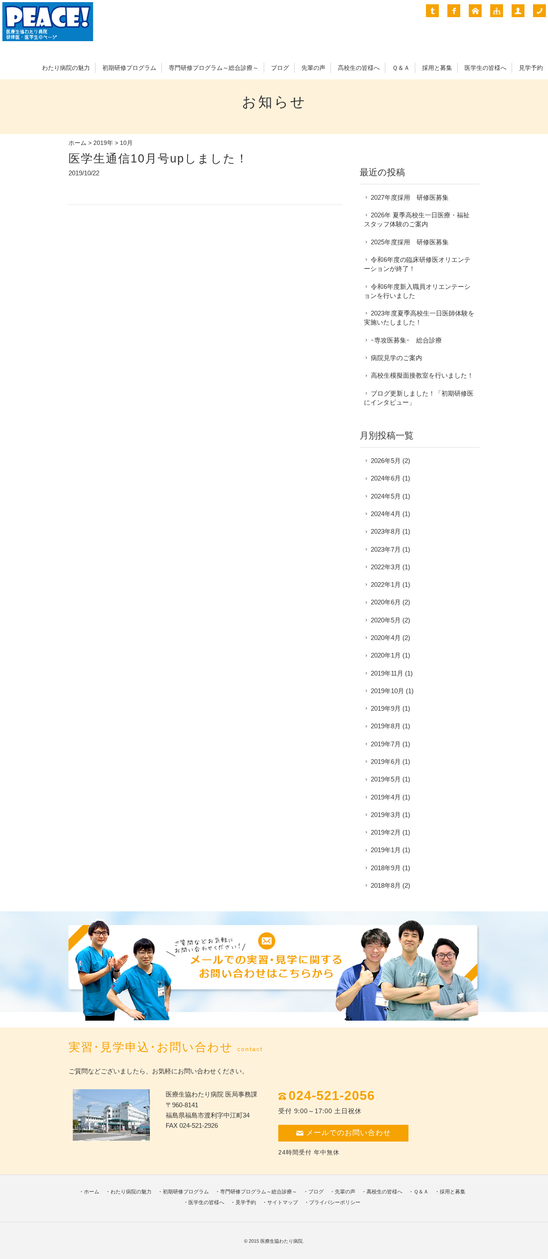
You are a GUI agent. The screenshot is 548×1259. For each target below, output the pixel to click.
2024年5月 (386, 496)
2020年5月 (386, 620)
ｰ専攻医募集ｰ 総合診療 (406, 340)
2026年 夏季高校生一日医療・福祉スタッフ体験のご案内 (417, 219)
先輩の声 (313, 68)
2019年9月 (386, 708)
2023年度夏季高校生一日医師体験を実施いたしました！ (419, 317)
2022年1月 (386, 584)
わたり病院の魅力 (66, 68)
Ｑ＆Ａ (401, 68)
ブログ (280, 68)
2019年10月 (387, 690)
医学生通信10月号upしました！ (158, 158)
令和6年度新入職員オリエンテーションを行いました (417, 291)
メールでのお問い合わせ (348, 1133)
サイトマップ (282, 1202)
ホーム (77, 143)
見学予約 (531, 68)
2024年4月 (386, 513)
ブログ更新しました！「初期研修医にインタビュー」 (419, 398)
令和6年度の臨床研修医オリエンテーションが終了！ (417, 264)
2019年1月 (386, 849)
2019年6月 (386, 761)
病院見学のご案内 (396, 357)
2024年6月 (386, 478)
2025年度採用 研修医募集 (410, 242)
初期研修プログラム (129, 68)
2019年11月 (387, 673)
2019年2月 (386, 832)
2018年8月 (386, 885)
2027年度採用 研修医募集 (410, 197)
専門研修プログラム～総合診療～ (214, 68)
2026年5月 (386, 460)
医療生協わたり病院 (281, 1241)
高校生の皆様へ (359, 68)
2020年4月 (386, 637)
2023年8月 (386, 531)
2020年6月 (386, 602)
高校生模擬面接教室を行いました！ (422, 375)
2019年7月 (386, 744)
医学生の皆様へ (485, 68)
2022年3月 (386, 567)
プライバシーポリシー (334, 1202)
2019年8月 (386, 726)
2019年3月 (386, 814)
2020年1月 (386, 655)
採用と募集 (437, 68)
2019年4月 (386, 797)
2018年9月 (386, 867)
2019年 (103, 143)
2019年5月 (386, 779)
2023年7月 (386, 549)
